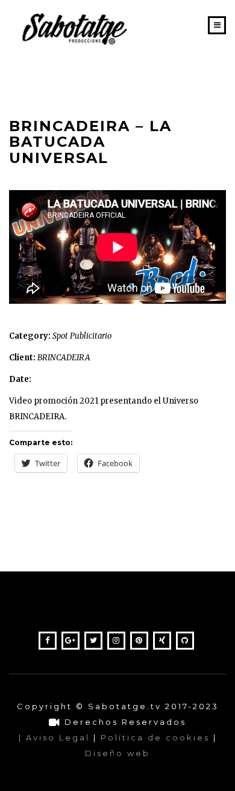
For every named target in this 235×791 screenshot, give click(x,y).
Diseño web (117, 753)
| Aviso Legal (54, 737)
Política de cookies (155, 737)
